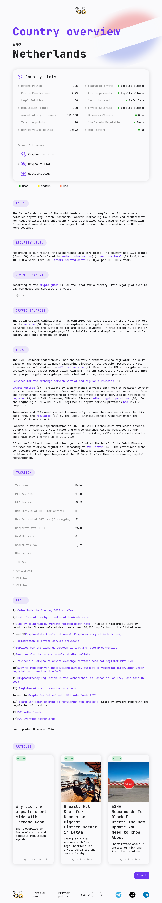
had (125, 402)
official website (70, 367)
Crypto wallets (24, 387)
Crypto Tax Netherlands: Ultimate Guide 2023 (62, 695)
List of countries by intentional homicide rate (52, 617)
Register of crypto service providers (47, 688)
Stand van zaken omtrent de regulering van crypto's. (59, 702)
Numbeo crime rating (77, 256)
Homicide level (111, 256)
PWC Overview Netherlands (36, 719)
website (29, 324)
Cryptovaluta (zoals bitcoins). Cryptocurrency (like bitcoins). (74, 634)
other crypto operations (111, 398)
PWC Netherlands (29, 712)
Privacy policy (64, 894)
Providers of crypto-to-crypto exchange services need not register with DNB (74, 661)
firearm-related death (68, 260)
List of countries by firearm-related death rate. (54, 624)
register (20, 398)
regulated (43, 416)
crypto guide (49, 285)
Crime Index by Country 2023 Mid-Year (45, 610)
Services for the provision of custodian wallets (53, 654)
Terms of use (39, 894)
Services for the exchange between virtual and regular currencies (63, 381)
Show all (142, 875)
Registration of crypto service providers (47, 641)
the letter (95, 447)
